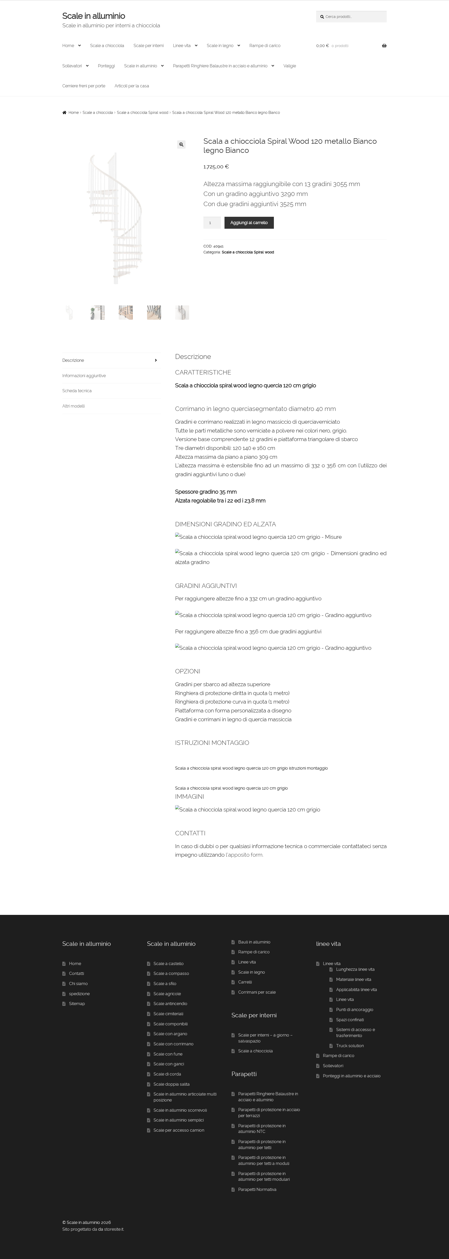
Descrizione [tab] (73, 360)
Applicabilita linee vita (356, 989)
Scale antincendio (170, 1003)
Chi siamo (78, 983)
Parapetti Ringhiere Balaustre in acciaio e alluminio (220, 65)
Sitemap (77, 1003)
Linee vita (182, 45)
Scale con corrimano (174, 1043)
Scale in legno (220, 45)
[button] (181, 144)
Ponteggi (106, 65)
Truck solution (350, 1045)
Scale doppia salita (172, 1084)
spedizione (79, 993)
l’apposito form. (244, 854)
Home (68, 45)
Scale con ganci (169, 1063)
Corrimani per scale (257, 992)
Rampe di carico (264, 45)
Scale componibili (171, 1023)
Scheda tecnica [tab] (77, 390)
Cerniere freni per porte (83, 85)
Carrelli (245, 982)
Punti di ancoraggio (354, 1009)
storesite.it (113, 1229)
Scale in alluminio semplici (179, 1120)
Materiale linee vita (353, 979)
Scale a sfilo (165, 983)
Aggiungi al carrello (249, 222)
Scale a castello (169, 963)
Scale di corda (167, 1074)
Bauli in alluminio (254, 942)
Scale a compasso (171, 973)
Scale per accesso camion (179, 1130)
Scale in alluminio (93, 16)
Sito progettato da (79, 1229)
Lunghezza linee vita (355, 969)
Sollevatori (72, 65)
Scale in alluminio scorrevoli (180, 1110)
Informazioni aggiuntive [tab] (84, 375)
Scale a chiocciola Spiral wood (142, 112)
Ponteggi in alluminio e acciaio (352, 1075)
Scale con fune (168, 1054)
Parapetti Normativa (257, 1189)
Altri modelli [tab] (73, 406)
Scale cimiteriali (168, 1013)
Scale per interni (149, 45)
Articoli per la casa (132, 85)
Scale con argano (170, 1033)
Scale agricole (167, 993)
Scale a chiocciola (107, 45)
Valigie (289, 65)
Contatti (76, 973)
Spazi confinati (350, 1019)
